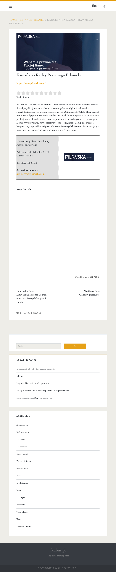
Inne (18, 476)
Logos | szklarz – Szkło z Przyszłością (32, 383)
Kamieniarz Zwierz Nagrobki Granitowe (34, 398)
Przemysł (20, 497)
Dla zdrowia (21, 447)
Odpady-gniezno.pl (89, 294)
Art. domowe (22, 425)
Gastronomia (22, 468)
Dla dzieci (20, 439)
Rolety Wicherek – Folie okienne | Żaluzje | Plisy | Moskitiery (42, 390)
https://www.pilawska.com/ (30, 83)
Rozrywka (20, 505)
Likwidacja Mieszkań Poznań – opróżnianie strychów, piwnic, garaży (32, 298)
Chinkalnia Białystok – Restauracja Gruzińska (35, 369)
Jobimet (19, 376)
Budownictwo (22, 432)
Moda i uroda (22, 483)
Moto (18, 490)
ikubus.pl (99, 5)
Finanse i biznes (32, 19)
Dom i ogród (22, 454)
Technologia (21, 512)
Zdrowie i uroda (23, 526)
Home (13, 19)
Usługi (19, 519)
